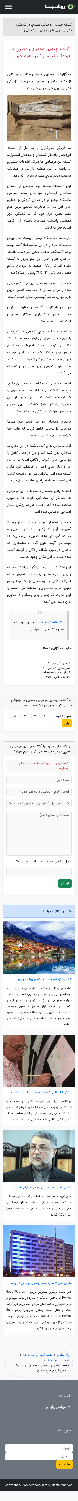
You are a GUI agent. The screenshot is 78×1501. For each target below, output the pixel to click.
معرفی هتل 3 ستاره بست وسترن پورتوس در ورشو (41, 1283)
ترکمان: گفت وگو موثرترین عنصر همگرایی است (43, 1187)
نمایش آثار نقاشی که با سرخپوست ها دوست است (41, 1092)
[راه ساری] (59, 7)
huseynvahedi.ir (52, 622)
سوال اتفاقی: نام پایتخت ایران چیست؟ (44, 861)
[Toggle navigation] (9, 7)
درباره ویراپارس (55, 1407)
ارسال (65, 883)
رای (66, 723)
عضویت (64, 1464)
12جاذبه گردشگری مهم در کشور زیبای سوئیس (44, 979)
